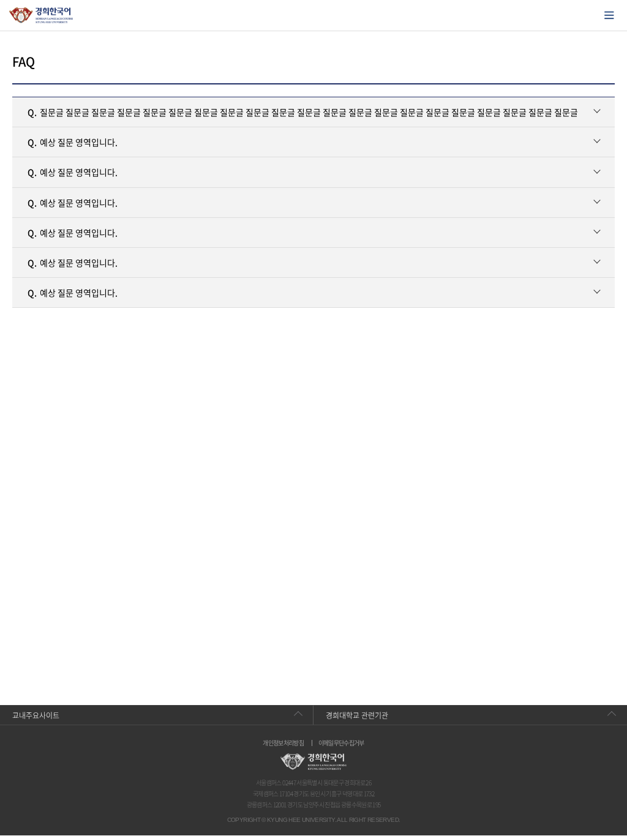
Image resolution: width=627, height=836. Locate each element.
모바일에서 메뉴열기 (609, 15)
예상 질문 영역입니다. (73, 142)
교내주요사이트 (35, 715)
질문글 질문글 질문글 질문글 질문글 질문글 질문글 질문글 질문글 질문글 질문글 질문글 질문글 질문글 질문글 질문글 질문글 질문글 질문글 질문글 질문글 (303, 112)
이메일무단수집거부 (341, 743)
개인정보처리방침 (283, 743)
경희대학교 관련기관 (357, 715)
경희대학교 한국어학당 (41, 15)
